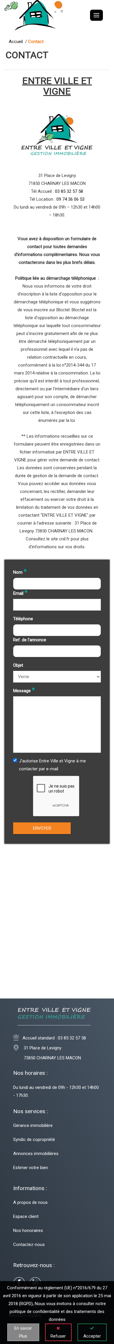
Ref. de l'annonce (29, 639)
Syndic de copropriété (34, 1139)
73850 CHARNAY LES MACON (47, 1058)
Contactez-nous (29, 1244)
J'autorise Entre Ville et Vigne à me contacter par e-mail (52, 764)
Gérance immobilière (33, 1125)
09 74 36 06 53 (70, 199)
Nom (20, 571)
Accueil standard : (54, 1038)
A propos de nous (30, 1202)
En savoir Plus (23, 1332)
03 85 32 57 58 (69, 191)
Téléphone (23, 618)
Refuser (58, 1336)
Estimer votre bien (30, 1167)
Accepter (92, 1336)
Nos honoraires (28, 1230)
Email (20, 592)
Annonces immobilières (35, 1153)
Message (24, 690)
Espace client (26, 1216)
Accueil (17, 41)
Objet (18, 665)
